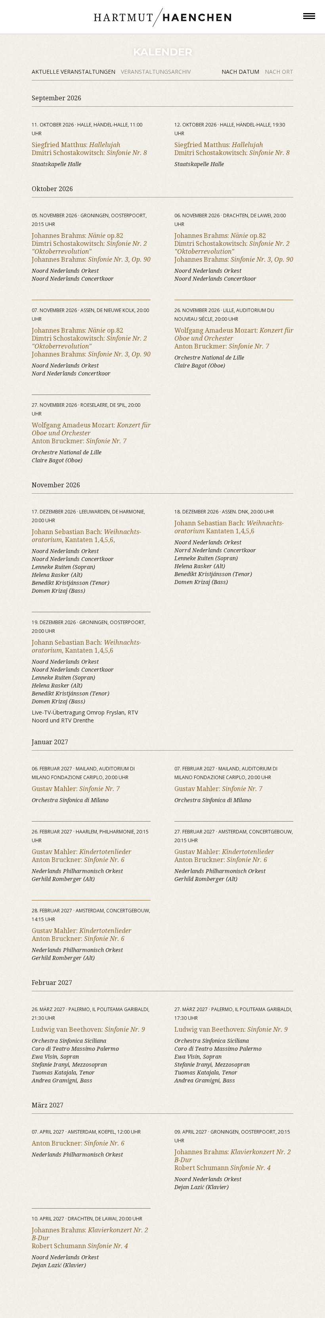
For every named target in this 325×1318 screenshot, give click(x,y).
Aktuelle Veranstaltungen (74, 71)
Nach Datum (241, 71)
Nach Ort (279, 71)
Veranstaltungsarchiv (156, 71)
